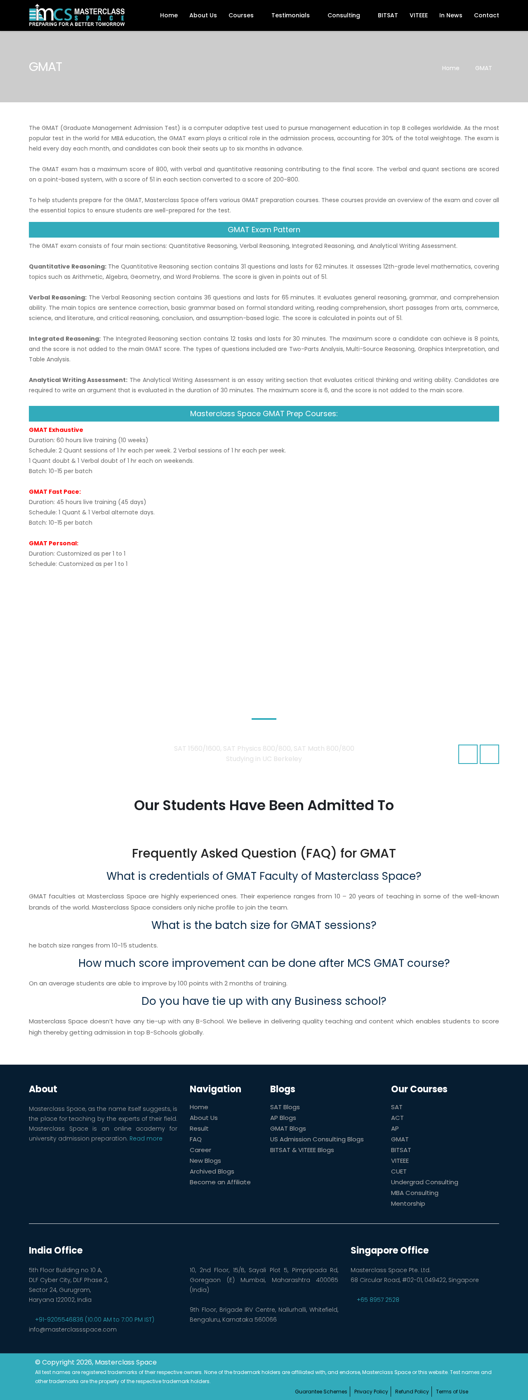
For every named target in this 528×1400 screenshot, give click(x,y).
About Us (203, 15)
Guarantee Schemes (321, 1391)
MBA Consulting (414, 1192)
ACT (397, 1117)
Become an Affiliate (220, 1182)
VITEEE (419, 15)
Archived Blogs (212, 1171)
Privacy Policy (371, 1391)
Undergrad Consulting (424, 1182)
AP (395, 1128)
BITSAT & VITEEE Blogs (302, 1149)
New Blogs (205, 1160)
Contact (486, 15)
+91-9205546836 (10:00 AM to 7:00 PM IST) (93, 1319)
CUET (399, 1171)
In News (450, 15)
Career (200, 1149)
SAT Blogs (285, 1107)
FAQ (196, 1139)
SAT (397, 1107)
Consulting (345, 15)
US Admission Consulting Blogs (317, 1139)
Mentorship (408, 1203)
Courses (242, 15)
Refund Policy (412, 1391)
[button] (468, 754)
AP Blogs (283, 1117)
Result (199, 1128)
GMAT (483, 68)
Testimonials (291, 15)
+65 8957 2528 (377, 1300)
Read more (146, 1138)
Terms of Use (452, 1391)
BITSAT (388, 15)
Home (169, 15)
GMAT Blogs (288, 1128)
